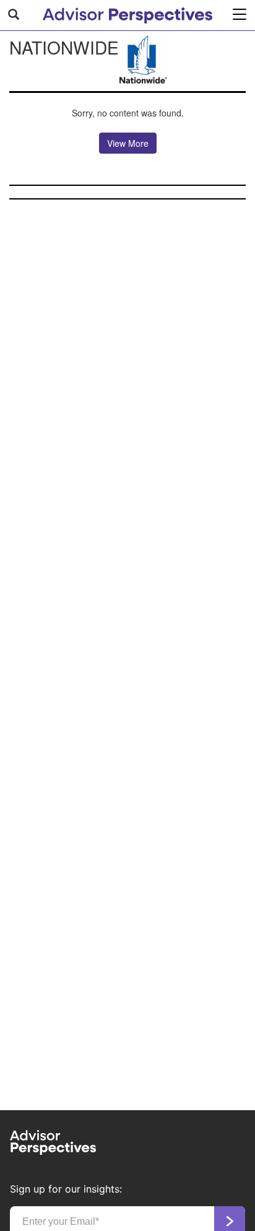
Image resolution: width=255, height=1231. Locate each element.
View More (128, 143)
